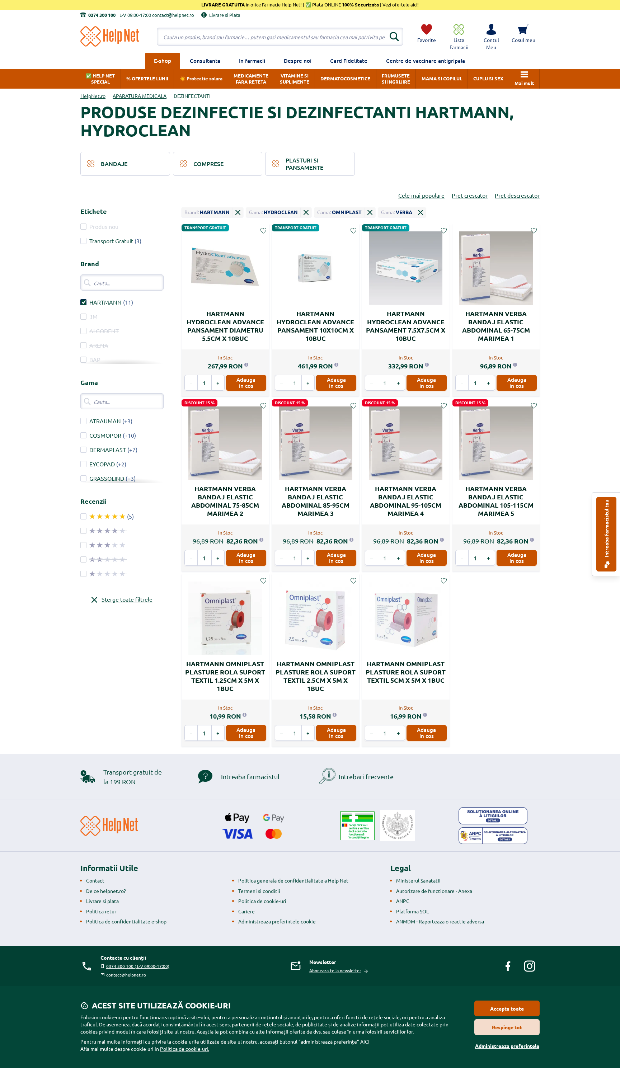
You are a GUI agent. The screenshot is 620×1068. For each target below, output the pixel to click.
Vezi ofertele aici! (400, 4)
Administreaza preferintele (507, 1046)
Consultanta (205, 60)
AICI (365, 1041)
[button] (491, 36)
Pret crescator (470, 195)
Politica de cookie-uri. (184, 1048)
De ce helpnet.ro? (106, 891)
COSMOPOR (105, 435)
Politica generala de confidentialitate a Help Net (293, 880)
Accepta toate (507, 1008)
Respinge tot (507, 1027)
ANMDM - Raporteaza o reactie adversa (440, 921)
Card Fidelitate (348, 60)
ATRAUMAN (105, 420)
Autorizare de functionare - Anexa (434, 891)
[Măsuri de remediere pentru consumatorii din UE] (493, 815)
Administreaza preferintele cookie (277, 921)
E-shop (162, 60)
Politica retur (101, 911)
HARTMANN (105, 302)
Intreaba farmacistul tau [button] (606, 529)
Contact (95, 880)
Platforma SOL (412, 911)
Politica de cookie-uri (262, 901)
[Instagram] (530, 966)
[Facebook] (508, 966)
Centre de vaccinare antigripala (425, 60)
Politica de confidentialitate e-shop (126, 921)
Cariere (246, 911)
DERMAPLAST (107, 449)
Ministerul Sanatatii (418, 880)
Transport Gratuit (111, 240)
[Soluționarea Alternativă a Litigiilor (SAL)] (493, 835)
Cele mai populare (421, 195)
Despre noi (297, 60)
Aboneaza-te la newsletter (335, 970)
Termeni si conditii (259, 891)
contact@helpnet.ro (126, 975)
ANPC (402, 901)
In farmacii (252, 60)
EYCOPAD (102, 463)
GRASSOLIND (106, 478)
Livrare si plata (102, 901)
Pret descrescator (517, 195)
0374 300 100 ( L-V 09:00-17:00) (137, 966)
